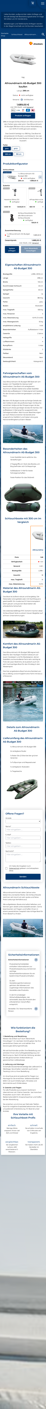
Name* (8, 826)
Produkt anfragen (23, 115)
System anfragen (12, 249)
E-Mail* (8, 835)
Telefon (8, 843)
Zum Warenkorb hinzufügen (31, 249)
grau (7, 148)
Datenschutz (14, 868)
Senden (23, 877)
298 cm (8, 154)
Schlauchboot (16, 34)
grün (16, 148)
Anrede (8, 818)
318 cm (18, 154)
